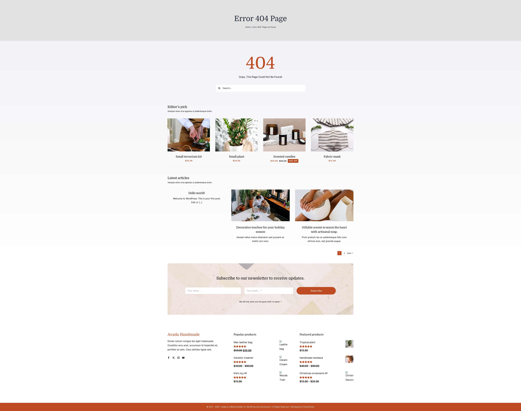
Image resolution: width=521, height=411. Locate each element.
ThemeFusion (308, 407)
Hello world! (196, 193)
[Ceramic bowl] (324, 190)
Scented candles (284, 156)
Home (247, 27)
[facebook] (169, 358)
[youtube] (183, 358)
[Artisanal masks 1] (332, 119)
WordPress (251, 407)
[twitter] (173, 358)
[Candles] (284, 119)
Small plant (236, 156)
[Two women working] (260, 190)
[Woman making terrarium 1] (189, 119)
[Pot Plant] (236, 119)
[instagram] (178, 358)
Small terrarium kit (189, 156)
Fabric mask (332, 156)
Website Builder (236, 407)
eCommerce (265, 407)
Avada (223, 407)
